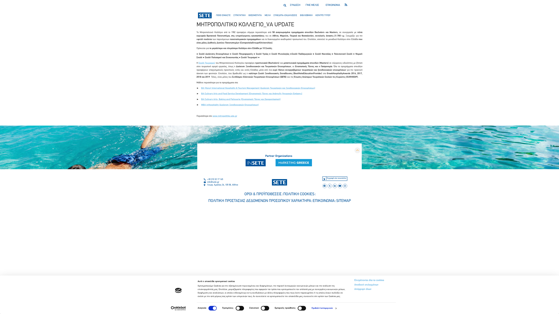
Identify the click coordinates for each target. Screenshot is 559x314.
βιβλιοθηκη (306, 15)
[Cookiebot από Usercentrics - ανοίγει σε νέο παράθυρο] (178, 308)
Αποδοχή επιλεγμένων (366, 285)
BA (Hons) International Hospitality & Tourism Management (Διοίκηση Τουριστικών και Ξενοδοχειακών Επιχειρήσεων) (258, 88)
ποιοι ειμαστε (223, 15)
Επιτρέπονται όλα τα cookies (369, 280)
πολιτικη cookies (298, 194)
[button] (284, 5)
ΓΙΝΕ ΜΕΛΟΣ (312, 5)
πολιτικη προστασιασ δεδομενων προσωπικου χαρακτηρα (259, 201)
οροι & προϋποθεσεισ (263, 194)
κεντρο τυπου (322, 15)
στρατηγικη (239, 15)
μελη (268, 15)
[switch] (240, 308)
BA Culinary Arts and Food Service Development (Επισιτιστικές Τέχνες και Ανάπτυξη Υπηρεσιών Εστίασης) (251, 94)
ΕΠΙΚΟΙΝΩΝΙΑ (333, 5)
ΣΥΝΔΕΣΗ (295, 5)
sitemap (343, 201)
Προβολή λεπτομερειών (322, 308)
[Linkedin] (335, 186)
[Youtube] (340, 186)
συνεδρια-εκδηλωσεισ (285, 15)
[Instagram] (345, 186)
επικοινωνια (324, 201)
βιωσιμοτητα (255, 15)
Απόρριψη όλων (362, 289)
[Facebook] (324, 186)
